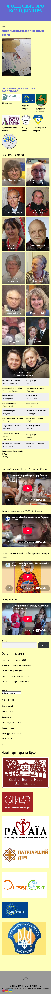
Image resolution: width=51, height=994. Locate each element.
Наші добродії (8, 728)
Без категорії (7, 706)
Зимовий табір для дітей (12, 671)
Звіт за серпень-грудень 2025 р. (16, 676)
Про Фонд (6, 744)
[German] (7, 990)
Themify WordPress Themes (36, 988)
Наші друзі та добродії (11, 733)
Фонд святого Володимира (24, 986)
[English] (3, 990)
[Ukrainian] (10, 990)
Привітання (7, 739)
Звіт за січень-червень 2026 (14, 660)
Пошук (4, 641)
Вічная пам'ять (8, 711)
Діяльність (6, 717)
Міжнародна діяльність (12, 722)
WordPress (17, 988)
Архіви (4, 690)
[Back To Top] (25, 978)
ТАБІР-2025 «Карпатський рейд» (16, 682)
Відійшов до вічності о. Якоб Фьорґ (17, 665)
